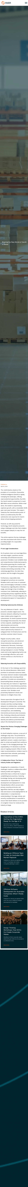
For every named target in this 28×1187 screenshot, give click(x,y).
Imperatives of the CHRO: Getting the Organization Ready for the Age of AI (13, 819)
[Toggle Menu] (26, 3)
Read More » (6, 831)
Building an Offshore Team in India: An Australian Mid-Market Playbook (14, 855)
